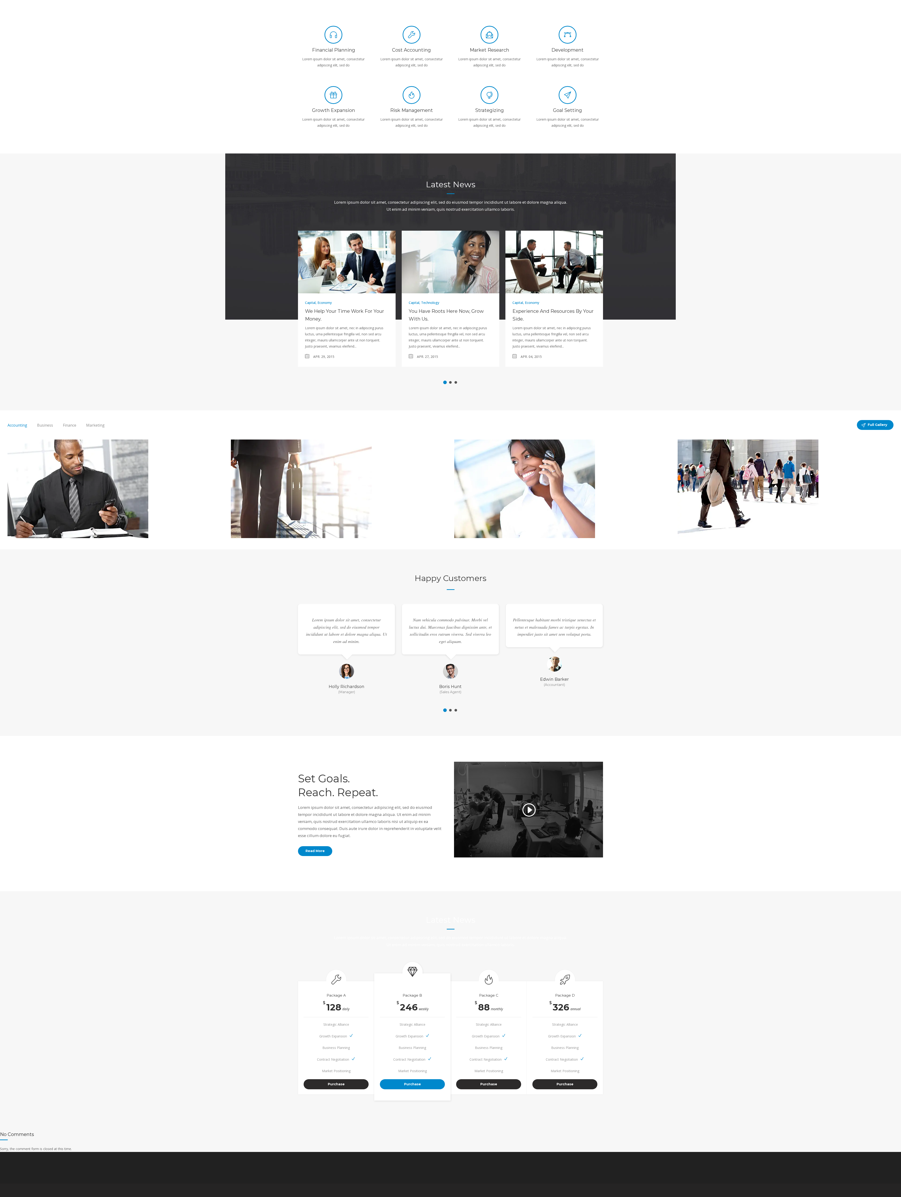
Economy (324, 302)
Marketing (95, 425)
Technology (430, 302)
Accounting (17, 425)
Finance (69, 425)
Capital (310, 302)
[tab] (17, 425)
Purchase (336, 1084)
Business (45, 425)
